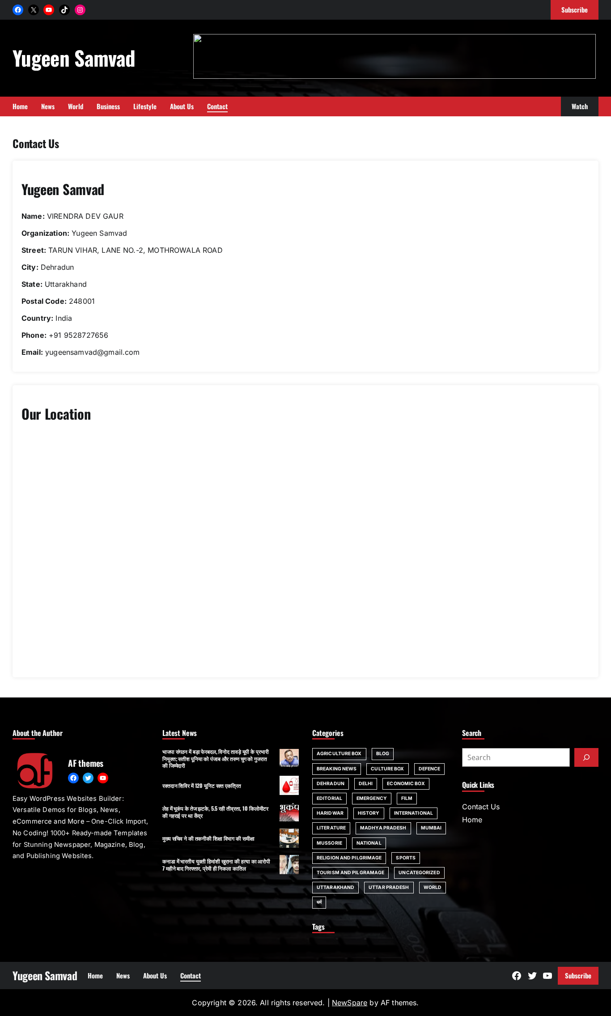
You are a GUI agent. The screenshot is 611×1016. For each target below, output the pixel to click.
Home (472, 819)
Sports (406, 858)
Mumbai (431, 828)
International (413, 813)
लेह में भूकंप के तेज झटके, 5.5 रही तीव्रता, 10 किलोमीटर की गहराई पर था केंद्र (215, 811)
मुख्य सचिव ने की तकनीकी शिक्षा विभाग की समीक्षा (208, 838)
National (369, 843)
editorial (329, 798)
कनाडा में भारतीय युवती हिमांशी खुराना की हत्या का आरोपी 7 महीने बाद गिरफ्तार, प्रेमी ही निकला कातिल (216, 864)
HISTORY (369, 813)
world (433, 887)
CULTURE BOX (387, 769)
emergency (371, 798)
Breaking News (336, 769)
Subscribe (578, 975)
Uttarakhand (335, 887)
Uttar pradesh (389, 887)
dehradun (330, 783)
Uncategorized (419, 873)
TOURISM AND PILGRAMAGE (350, 873)
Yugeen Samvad (74, 57)
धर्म (319, 902)
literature (331, 828)
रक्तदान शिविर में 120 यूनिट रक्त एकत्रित (201, 785)
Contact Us (481, 806)
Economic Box (405, 783)
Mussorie (329, 843)
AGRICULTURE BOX (339, 754)
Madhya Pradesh (383, 828)
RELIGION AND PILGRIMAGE (349, 858)
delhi (366, 783)
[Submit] (586, 757)
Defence (430, 769)
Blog (382, 754)
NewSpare (349, 1002)
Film (406, 798)
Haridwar (330, 813)
